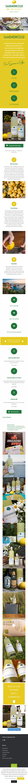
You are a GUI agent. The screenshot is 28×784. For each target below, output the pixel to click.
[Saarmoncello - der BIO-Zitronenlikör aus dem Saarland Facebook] (2, 740)
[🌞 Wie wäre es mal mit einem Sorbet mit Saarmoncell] (14, 534)
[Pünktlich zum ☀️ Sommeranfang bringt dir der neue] (14, 716)
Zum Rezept (14, 365)
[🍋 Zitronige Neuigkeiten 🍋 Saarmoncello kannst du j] (14, 557)
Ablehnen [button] (14, 781)
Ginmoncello (14, 399)
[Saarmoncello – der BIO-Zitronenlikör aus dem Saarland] (14, 6)
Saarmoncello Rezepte (7, 758)
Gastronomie (5, 750)
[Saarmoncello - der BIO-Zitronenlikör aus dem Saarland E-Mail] (4, 740)
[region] (14, 24)
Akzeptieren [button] (20, 778)
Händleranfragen (5, 752)
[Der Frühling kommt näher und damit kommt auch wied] (14, 443)
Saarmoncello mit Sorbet (14, 378)
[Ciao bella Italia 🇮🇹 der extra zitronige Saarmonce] (14, 466)
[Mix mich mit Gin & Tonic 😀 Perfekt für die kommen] (14, 579)
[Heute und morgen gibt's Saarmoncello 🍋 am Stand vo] (14, 488)
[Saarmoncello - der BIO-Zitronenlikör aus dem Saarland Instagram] (3, 740)
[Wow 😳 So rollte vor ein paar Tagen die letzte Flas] (14, 625)
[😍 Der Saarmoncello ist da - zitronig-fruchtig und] (14, 671)
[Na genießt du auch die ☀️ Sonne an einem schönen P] (14, 648)
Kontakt (4, 756)
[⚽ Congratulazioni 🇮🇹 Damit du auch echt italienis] (14, 511)
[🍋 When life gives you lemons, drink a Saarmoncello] (14, 693)
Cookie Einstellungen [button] (10, 778)
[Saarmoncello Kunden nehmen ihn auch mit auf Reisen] (14, 602)
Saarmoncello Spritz (14, 358)
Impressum (4, 754)
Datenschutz (5, 748)
